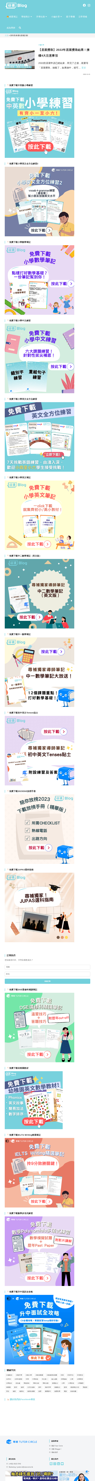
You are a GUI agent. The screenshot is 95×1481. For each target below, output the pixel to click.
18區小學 (29, 1375)
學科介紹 (36, 1383)
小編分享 (41, 45)
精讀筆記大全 (75, 1387)
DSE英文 (80, 1375)
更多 (83, 67)
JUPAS (8, 1379)
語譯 (39, 1391)
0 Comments (45, 74)
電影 (65, 1391)
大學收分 (9, 1383)
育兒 (7, 1391)
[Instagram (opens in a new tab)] (89, 5)
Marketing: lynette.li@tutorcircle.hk (21, 1467)
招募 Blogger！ (57, 1449)
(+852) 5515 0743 (15, 1464)
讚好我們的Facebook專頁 (22, 1399)
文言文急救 (31, 1387)
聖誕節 (85, 1387)
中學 (27, 1379)
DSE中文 (70, 1375)
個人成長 (54, 1379)
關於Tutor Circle (57, 1446)
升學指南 (64, 1379)
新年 (39, 1387)
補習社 (21, 1391)
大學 (71, 1379)
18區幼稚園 (39, 1375)
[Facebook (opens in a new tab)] (84, 5)
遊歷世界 (57, 1391)
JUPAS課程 (18, 1379)
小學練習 (81, 1383)
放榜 (22, 1387)
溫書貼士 (57, 1387)
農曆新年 (48, 1391)
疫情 (65, 1387)
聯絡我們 (55, 1452)
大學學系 (80, 1379)
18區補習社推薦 (52, 1375)
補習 (14, 1391)
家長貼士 (55, 1383)
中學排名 (35, 1379)
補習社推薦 (31, 1391)
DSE (62, 1375)
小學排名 (71, 1383)
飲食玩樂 (73, 1391)
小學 (63, 1383)
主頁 (6, 35)
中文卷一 (45, 1379)
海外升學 (48, 1387)
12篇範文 (9, 1375)
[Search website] (20, 27)
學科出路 (46, 1383)
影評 (15, 1387)
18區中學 (19, 1375)
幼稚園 (8, 1387)
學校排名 (27, 1383)
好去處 (18, 1383)
